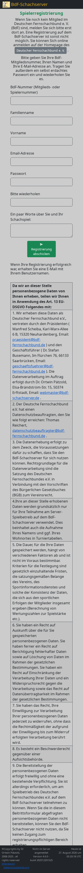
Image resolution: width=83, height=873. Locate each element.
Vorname (18, 132)
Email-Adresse (22, 153)
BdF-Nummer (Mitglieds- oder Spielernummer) (35, 90)
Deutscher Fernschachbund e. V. (41, 50)
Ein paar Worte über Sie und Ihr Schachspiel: (36, 217)
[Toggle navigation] (74, 4)
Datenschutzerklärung (16, 867)
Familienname (22, 112)
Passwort (18, 173)
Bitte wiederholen (25, 193)
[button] (41, 249)
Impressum (8, 863)
